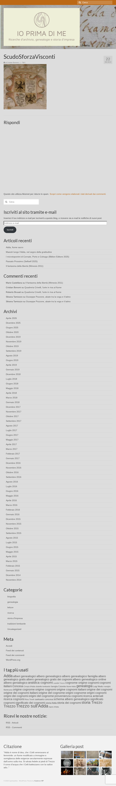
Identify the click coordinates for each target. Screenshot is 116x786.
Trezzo (9, 706)
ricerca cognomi (14, 699)
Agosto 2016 (12, 481)
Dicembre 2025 (13, 323)
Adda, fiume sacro (14, 247)
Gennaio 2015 (12, 570)
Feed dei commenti (15, 655)
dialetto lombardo (43, 686)
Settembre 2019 (13, 351)
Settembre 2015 (13, 533)
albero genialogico (15, 682)
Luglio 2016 (11, 486)
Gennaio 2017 (12, 458)
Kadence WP (39, 781)
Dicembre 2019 (13, 337)
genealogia (12, 602)
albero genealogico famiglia (80, 676)
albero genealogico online (89, 679)
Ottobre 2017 (12, 416)
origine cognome (24, 689)
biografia (11, 596)
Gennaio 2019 (12, 369)
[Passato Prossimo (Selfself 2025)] (105, 754)
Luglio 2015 (11, 542)
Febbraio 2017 (13, 453)
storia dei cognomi (69, 702)
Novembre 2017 (13, 411)
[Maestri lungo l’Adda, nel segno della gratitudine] (79, 754)
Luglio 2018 (11, 379)
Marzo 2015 (11, 561)
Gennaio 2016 (12, 514)
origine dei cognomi (99, 689)
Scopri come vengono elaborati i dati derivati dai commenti (78, 194)
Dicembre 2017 (13, 407)
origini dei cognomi (16, 696)
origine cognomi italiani (71, 689)
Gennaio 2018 (12, 402)
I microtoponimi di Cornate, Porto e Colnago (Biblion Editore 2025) (37, 256)
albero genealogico (49, 676)
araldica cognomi (40, 682)
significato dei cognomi (30, 702)
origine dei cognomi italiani (21, 692)
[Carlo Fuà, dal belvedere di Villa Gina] (92, 763)
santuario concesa (44, 699)
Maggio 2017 (12, 439)
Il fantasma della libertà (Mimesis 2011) (24, 266)
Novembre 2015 (13, 524)
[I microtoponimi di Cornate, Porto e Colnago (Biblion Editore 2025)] (92, 754)
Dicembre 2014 (13, 575)
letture (10, 607)
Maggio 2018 (12, 388)
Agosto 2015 (12, 538)
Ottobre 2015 (12, 528)
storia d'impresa (15, 618)
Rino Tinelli (29, 699)
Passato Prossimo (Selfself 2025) (22, 261)
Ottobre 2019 (12, 346)
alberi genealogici (24, 676)
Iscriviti (10, 229)
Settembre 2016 (13, 477)
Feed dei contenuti (15, 650)
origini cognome (76, 692)
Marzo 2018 (11, 397)
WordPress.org (13, 660)
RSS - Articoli (12, 722)
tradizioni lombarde (16, 623)
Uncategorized (14, 629)
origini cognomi (96, 692)
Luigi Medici (98, 686)
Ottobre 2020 (12, 332)
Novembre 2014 (13, 580)
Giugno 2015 (12, 547)
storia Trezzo (92, 702)
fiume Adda (71, 686)
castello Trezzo (59, 683)
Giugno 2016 (12, 491)
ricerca (10, 613)
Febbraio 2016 (13, 510)
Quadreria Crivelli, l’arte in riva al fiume (42, 287)
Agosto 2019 (12, 355)
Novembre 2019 (13, 341)
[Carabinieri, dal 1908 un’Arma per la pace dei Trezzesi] (105, 771)
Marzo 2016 (11, 505)
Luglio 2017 (11, 430)
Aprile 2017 (11, 444)
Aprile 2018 (11, 393)
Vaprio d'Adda (54, 707)
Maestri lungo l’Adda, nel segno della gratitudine (29, 252)
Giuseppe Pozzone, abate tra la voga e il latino (48, 297)
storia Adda (51, 703)
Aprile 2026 (11, 318)
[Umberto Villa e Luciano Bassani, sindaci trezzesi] (92, 771)
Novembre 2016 (13, 467)
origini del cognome (41, 696)
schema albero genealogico (72, 699)
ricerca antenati (93, 696)
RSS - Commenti (14, 727)
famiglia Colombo (58, 686)
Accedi (9, 646)
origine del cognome (52, 692)
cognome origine (76, 682)
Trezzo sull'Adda (32, 705)
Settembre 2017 (13, 421)
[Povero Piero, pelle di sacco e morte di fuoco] (66, 771)
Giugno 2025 (12, 327)
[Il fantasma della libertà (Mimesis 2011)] (66, 763)
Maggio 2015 (12, 552)
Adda (8, 676)
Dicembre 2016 (13, 463)
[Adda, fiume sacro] (66, 754)
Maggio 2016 (12, 496)
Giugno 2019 (12, 360)
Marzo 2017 (11, 449)
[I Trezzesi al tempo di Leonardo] (105, 763)
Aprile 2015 (11, 556)
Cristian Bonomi (12, 62)
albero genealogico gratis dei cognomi (49, 679)
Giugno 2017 (12, 435)
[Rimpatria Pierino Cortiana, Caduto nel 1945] (79, 763)
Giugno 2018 (12, 383)
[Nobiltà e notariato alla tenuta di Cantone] (79, 771)
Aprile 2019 (11, 365)
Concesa (17, 686)
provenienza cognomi (69, 696)
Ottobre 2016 (12, 472)
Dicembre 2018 (13, 374)
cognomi (93, 682)
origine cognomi (45, 689)
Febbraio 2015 (13, 566)
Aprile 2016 (11, 500)
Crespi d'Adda (29, 686)
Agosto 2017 (12, 425)
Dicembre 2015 (13, 519)
